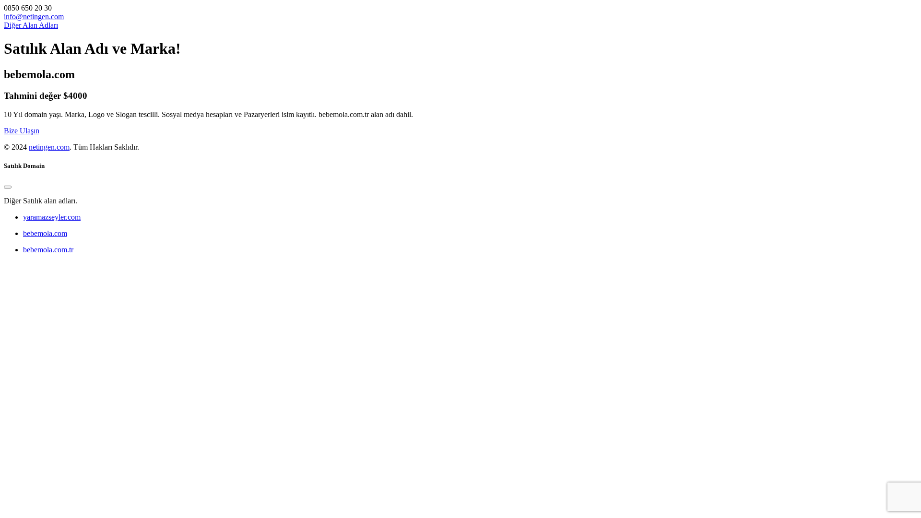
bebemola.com (45, 233)
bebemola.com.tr (48, 250)
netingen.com (49, 147)
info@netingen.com (34, 16)
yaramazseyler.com (52, 217)
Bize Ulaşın (21, 131)
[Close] (8, 187)
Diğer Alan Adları (31, 25)
